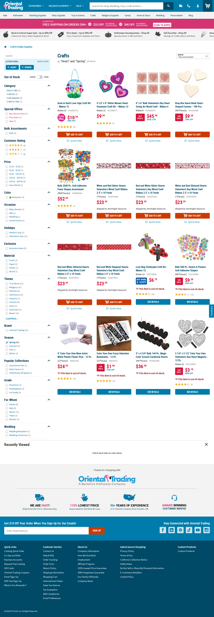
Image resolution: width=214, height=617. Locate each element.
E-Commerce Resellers (131, 572)
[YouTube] (198, 530)
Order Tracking (50, 559)
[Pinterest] (180, 530)
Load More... (12, 318)
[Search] (168, 6)
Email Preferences (51, 598)
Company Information (88, 551)
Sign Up (97, 530)
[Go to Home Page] (5, 46)
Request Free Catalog (14, 563)
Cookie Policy (126, 576)
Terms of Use (126, 555)
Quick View (76, 140)
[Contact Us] (189, 6)
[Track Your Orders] (181, 6)
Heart (13, 67)
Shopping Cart (50, 576)
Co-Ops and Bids (12, 555)
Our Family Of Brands (88, 576)
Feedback (211, 311)
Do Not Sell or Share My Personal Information (142, 568)
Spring (28, 67)
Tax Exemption (50, 589)
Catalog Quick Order (14, 551)
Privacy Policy (127, 551)
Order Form (48, 563)
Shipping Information (53, 572)
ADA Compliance (51, 593)
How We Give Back (87, 555)
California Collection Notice (133, 559)
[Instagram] (206, 530)
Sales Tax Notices (51, 585)
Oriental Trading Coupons (16, 572)
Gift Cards (9, 568)
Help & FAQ (48, 555)
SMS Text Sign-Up (12, 580)
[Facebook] (163, 530)
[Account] (198, 6)
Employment (84, 559)
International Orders (53, 580)
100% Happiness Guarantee (91, 572)
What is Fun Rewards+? (15, 585)
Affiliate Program (86, 563)
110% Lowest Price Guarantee (92, 568)
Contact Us (48, 551)
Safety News (126, 563)
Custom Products (186, 551)
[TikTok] (189, 530)
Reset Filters (43, 61)
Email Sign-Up (11, 576)
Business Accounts (13, 559)
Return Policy (49, 568)
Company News (85, 580)
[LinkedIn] (171, 530)
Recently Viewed (16, 444)
